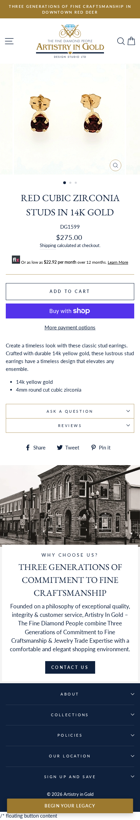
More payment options (70, 327)
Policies (70, 735)
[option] (70, 9)
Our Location (70, 756)
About (69, 694)
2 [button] (71, 183)
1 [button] (65, 183)
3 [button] (76, 183)
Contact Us (70, 667)
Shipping (48, 245)
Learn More (118, 262)
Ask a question (70, 411)
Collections (70, 714)
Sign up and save (70, 776)
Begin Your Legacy (70, 805)
